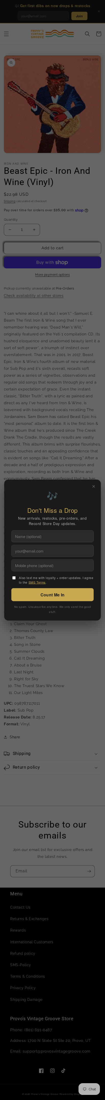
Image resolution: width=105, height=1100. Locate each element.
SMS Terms (37, 582)
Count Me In (52, 595)
